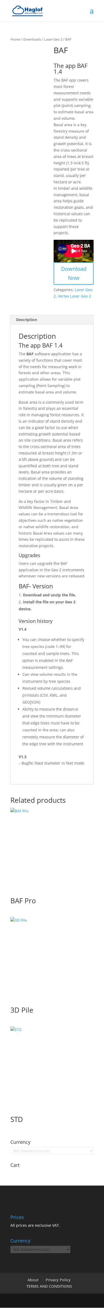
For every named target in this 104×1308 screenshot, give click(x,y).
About (33, 1279)
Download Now (73, 273)
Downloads (32, 39)
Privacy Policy (58, 1279)
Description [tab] (26, 319)
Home (15, 39)
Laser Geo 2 (53, 39)
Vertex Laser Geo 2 (74, 296)
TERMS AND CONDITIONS (49, 1286)
